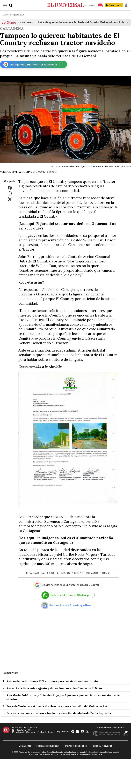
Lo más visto (10, 673)
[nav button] (5, 5)
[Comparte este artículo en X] (10, 199)
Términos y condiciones (75, 746)
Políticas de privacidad (47, 746)
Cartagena (12, 28)
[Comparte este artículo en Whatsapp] (10, 193)
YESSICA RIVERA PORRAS (16, 171)
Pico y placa (90, 5)
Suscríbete (115, 5)
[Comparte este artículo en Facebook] (10, 187)
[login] (126, 5)
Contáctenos (25, 746)
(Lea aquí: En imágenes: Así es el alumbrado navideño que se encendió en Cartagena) (65, 540)
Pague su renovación (102, 746)
